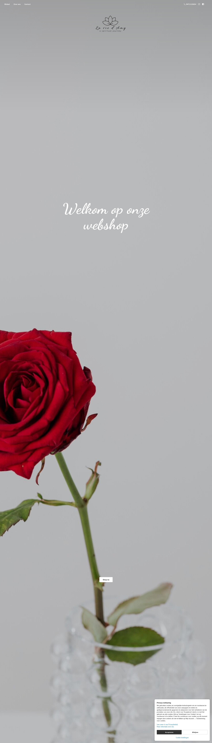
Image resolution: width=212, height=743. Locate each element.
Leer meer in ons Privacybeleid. (167, 724)
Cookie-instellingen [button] (182, 738)
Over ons (17, 4)
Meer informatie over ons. (165, 727)
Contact (27, 4)
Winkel (7, 4)
